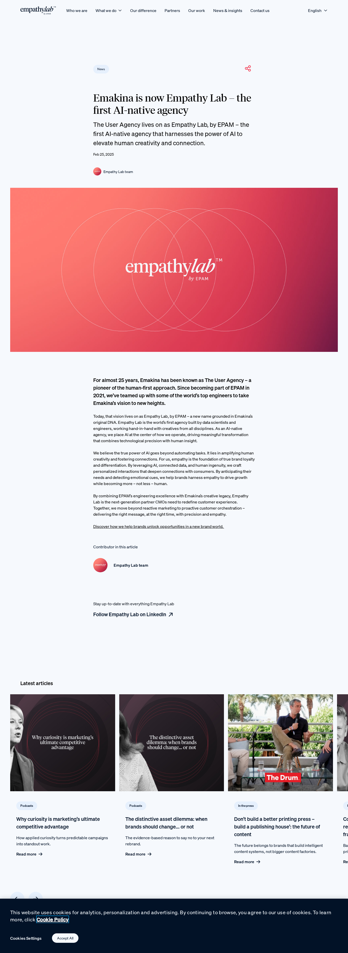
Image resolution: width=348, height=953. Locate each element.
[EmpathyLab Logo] (38, 10)
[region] (174, 926)
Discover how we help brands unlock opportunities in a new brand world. (158, 526)
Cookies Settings (26, 938)
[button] (248, 68)
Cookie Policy (53, 919)
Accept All (65, 938)
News (101, 69)
